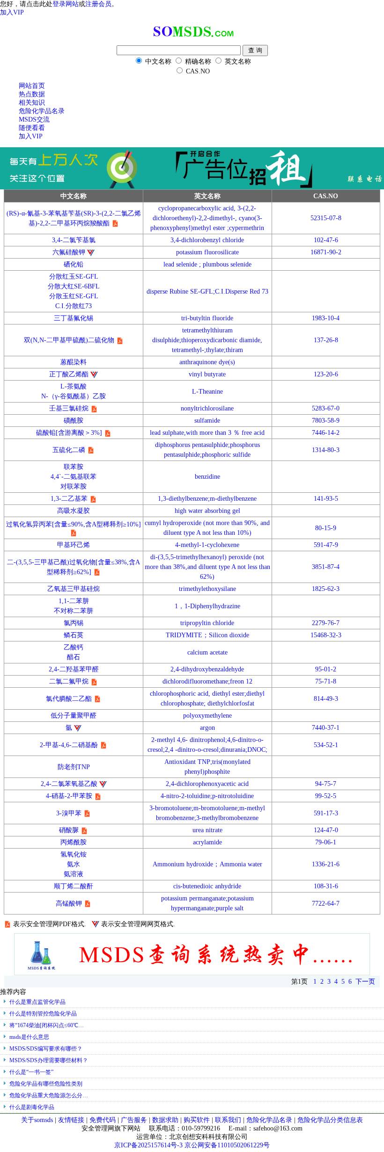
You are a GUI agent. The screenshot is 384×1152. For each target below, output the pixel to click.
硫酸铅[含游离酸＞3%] (69, 432)
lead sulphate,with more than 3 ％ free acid (207, 432)
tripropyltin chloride (207, 622)
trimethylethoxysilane (207, 588)
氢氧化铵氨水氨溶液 (73, 864)
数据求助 (165, 1119)
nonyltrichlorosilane (207, 408)
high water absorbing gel (207, 510)
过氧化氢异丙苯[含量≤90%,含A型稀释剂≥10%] (73, 524)
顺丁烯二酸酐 (73, 886)
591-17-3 (326, 813)
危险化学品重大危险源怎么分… (48, 1095)
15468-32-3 (325, 635)
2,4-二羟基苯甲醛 (74, 669)
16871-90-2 (325, 252)
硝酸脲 (69, 830)
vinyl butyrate (207, 374)
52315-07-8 (325, 218)
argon (207, 727)
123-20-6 (326, 374)
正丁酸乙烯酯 (69, 374)
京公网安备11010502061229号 (227, 1145)
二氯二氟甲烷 (69, 681)
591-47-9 (326, 544)
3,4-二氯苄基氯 (74, 240)
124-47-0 (326, 830)
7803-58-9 (326, 420)
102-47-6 (326, 240)
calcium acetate (207, 652)
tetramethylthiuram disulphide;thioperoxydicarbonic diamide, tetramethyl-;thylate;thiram (207, 340)
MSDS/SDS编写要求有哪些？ (45, 1048)
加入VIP (12, 12)
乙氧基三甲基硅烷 (73, 588)
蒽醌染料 (73, 362)
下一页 (365, 981)
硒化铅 (73, 264)
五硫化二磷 (68, 450)
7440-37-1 (326, 727)
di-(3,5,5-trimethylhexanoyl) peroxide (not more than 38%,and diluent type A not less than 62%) (207, 567)
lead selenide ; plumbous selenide (207, 264)
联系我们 (228, 1119)
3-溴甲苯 (68, 813)
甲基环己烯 (73, 544)
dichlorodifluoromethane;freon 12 (207, 681)
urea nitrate (207, 830)
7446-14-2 (326, 432)
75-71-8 (325, 681)
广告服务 (134, 1119)
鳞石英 (73, 635)
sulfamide (207, 420)
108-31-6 (326, 886)
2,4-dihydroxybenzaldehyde (207, 669)
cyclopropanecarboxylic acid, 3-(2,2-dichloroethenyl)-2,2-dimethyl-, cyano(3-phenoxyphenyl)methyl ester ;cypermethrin (207, 218)
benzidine (207, 476)
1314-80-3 (326, 450)
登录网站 (65, 3)
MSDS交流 (34, 119)
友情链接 (72, 1119)
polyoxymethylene (207, 715)
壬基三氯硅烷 (69, 408)
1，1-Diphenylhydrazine (207, 606)
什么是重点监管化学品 (37, 1002)
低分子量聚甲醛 (73, 715)
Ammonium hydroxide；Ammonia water (207, 864)
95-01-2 (325, 669)
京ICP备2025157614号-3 (148, 1145)
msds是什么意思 (29, 1037)
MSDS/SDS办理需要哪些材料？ (48, 1060)
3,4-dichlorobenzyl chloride (207, 240)
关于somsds (38, 1119)
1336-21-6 (326, 864)
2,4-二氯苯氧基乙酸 (69, 783)
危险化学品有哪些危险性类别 (45, 1083)
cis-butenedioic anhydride (207, 886)
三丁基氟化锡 (73, 318)
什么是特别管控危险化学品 (43, 1013)
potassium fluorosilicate (207, 252)
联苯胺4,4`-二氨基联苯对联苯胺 (73, 476)
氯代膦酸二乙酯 (69, 698)
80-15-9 (325, 528)
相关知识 (32, 102)
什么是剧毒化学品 (31, 1107)
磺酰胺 (73, 420)
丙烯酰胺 (73, 842)
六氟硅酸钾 (68, 252)
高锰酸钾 (69, 903)
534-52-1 (326, 745)
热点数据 (32, 94)
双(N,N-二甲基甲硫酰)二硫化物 (69, 340)
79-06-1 (325, 842)
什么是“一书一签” (31, 1072)
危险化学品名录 (42, 111)
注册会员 (98, 3)
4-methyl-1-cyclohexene (207, 544)
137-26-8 (326, 340)
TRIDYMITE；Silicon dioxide (207, 635)
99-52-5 (325, 795)
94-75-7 (325, 783)
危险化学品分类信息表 (330, 1119)
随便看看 (32, 127)
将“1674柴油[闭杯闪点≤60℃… (46, 1025)
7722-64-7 (326, 903)
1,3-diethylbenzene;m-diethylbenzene (207, 498)
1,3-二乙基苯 (69, 498)
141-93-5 (326, 498)
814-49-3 (326, 698)
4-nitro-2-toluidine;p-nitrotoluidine (207, 795)
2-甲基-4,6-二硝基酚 (69, 745)
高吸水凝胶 (73, 510)
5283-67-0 (326, 408)
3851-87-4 (326, 566)
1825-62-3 (326, 588)
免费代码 (102, 1119)
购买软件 (197, 1119)
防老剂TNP (74, 766)
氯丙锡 (73, 622)
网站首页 (32, 85)
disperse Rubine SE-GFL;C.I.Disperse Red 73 (207, 291)
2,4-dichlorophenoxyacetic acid (207, 783)
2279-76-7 (326, 622)
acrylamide (207, 842)
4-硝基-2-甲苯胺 (69, 795)
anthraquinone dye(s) (207, 362)
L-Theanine (207, 391)
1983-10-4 (326, 318)
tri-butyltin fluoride (207, 318)
